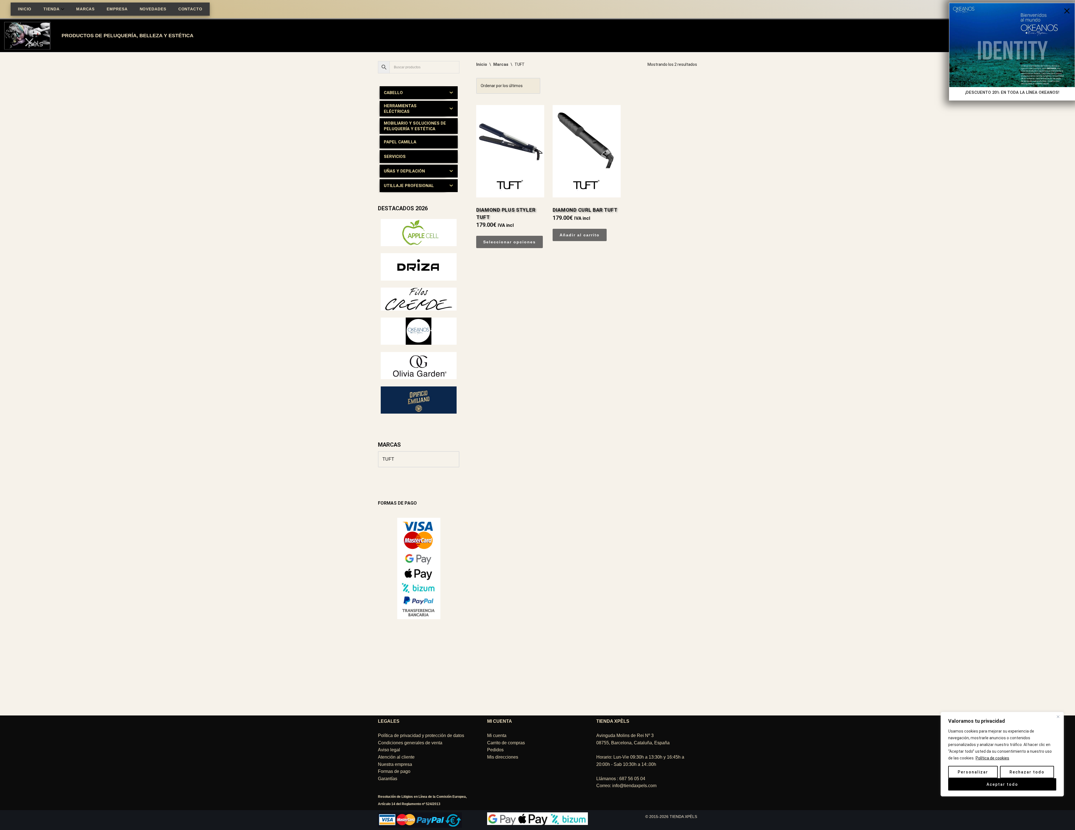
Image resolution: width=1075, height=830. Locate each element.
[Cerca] (1058, 716)
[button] (62, 9)
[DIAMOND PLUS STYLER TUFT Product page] (510, 139)
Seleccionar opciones (509, 242)
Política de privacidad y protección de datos (421, 735)
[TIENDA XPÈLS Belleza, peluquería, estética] (28, 36)
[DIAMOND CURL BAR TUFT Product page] (586, 139)
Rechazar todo (1026, 772)
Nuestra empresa (395, 764)
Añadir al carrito (580, 235)
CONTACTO (190, 9)
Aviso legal (389, 750)
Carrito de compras (506, 742)
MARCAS (85, 9)
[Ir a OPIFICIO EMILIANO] (419, 412)
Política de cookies (992, 758)
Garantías (387, 778)
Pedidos (495, 750)
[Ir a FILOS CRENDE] (419, 309)
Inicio (481, 64)
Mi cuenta (496, 735)
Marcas (500, 64)
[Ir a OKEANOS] (419, 343)
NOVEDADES (153, 9)
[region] (1002, 765)
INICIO (24, 9)
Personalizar (973, 772)
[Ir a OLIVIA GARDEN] (419, 377)
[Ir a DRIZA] (419, 279)
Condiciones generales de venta (410, 742)
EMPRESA (117, 9)
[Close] (1067, 11)
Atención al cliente (396, 757)
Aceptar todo (1002, 784)
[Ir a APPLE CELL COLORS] (419, 244)
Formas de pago (394, 771)
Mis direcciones (502, 757)
